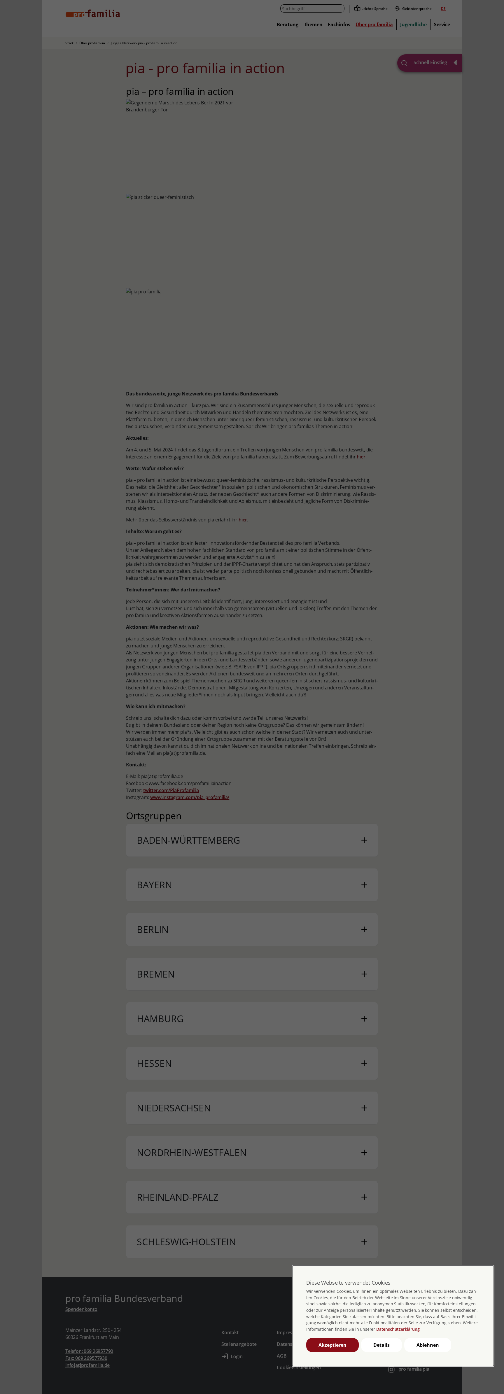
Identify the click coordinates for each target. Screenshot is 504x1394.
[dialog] (393, 1316)
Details (381, 1345)
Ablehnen (427, 1345)
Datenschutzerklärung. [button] (398, 1329)
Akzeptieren (332, 1345)
